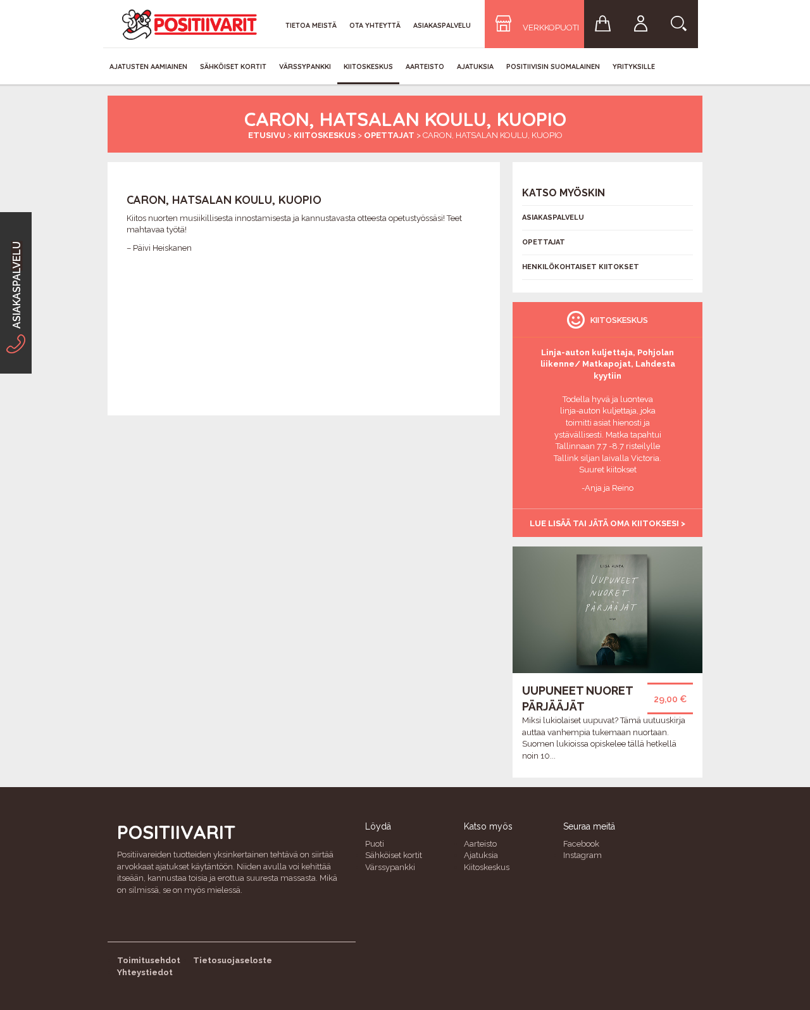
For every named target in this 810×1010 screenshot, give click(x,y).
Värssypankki (305, 66)
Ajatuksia (475, 66)
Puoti (374, 844)
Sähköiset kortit (233, 66)
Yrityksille (634, 66)
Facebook (581, 844)
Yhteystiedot (145, 972)
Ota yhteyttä (375, 25)
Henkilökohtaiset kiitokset (580, 267)
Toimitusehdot (148, 960)
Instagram (582, 855)
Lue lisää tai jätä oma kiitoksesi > (607, 523)
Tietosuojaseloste (232, 960)
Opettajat (389, 135)
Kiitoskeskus (368, 66)
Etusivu (266, 135)
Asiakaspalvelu (442, 25)
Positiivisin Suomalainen (553, 66)
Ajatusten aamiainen (148, 66)
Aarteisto (425, 66)
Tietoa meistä (311, 25)
